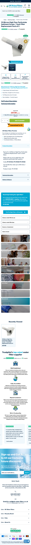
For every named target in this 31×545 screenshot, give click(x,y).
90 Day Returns (25, 78)
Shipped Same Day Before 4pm (6, 77)
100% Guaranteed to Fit (15, 77)
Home (5, 19)
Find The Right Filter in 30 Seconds (14, 212)
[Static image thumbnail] (12, 67)
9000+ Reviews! (20, 15)
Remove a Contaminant (15, 226)
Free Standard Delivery (25, 77)
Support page (15, 502)
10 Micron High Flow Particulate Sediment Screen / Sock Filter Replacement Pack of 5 (7, 341)
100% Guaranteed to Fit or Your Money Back (13, 136)
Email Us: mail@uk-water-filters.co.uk (15, 501)
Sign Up (27, 472)
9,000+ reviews (13, 29)
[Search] (28, 11)
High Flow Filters (11, 19)
